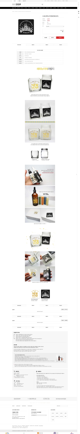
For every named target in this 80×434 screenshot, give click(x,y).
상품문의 (66, 320)
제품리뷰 (33, 44)
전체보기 (63, 309)
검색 (42, 4)
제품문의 (47, 44)
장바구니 (52, 37)
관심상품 (45, 37)
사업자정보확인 (41, 425)
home (13, 11)
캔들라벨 (19, 11)
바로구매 (60, 37)
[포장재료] (16, 11)
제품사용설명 (19, 44)
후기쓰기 (66, 309)
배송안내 (60, 44)
